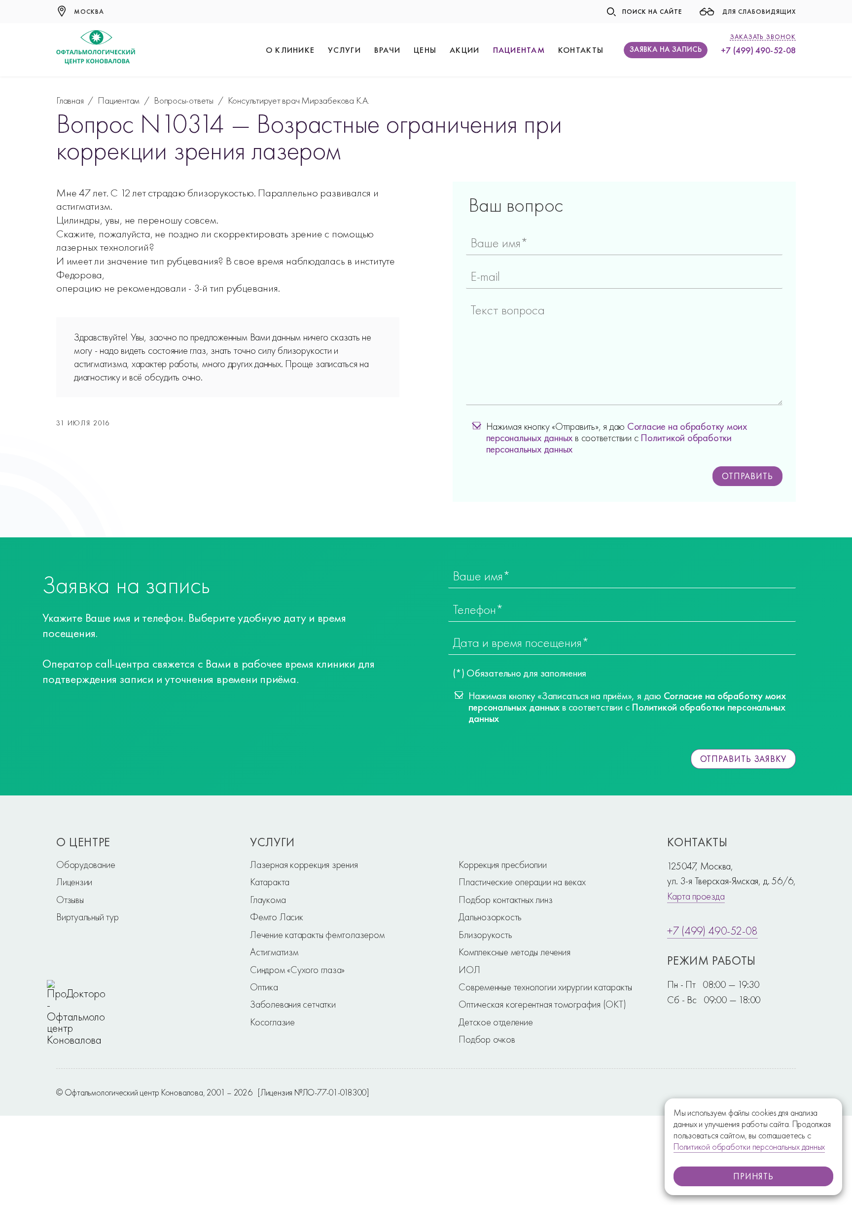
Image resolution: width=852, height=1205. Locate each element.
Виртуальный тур (87, 916)
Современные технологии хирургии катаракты (545, 986)
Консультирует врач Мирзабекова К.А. (298, 100)
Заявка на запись (666, 49)
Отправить (747, 476)
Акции (464, 50)
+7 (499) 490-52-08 (758, 50)
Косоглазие (272, 1022)
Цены (425, 50)
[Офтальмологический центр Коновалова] (95, 49)
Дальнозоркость (490, 916)
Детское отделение (495, 1022)
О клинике (290, 50)
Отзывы (70, 899)
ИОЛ (469, 969)
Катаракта (269, 881)
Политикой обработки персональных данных (749, 1146)
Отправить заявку (743, 758)
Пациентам (519, 50)
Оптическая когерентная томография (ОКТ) (542, 1004)
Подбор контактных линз (505, 899)
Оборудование (85, 864)
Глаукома (267, 899)
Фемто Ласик (276, 916)
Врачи (387, 50)
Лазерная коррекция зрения (303, 864)
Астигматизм (274, 951)
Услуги (344, 50)
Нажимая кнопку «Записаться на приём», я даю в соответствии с (627, 707)
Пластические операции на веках (522, 881)
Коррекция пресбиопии (503, 864)
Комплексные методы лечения (514, 951)
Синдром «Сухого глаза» (297, 969)
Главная (69, 100)
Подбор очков (487, 1039)
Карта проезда (695, 896)
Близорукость (485, 934)
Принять (753, 1176)
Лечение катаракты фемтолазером (317, 934)
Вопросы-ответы (183, 100)
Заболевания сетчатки (293, 1004)
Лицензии (74, 881)
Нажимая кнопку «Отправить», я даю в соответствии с (616, 438)
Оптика (264, 986)
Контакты (581, 50)
